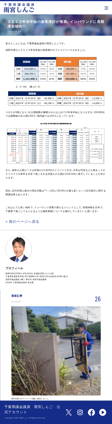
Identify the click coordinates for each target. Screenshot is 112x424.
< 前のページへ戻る (22, 221)
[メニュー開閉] (107, 7)
